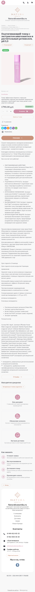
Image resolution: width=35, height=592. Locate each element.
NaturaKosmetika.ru (17, 18)
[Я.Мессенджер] (2, 128)
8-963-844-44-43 (13, 537)
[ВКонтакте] (5, 128)
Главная (3, 25)
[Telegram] (11, 128)
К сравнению (7, 122)
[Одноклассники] (8, 128)
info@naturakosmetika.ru (15, 546)
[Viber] (13, 128)
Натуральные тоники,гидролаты (9, 27)
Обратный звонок (13, 555)
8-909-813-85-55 (13, 533)
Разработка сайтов (13, 590)
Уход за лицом (11, 25)
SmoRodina (4, 94)
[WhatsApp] (16, 128)
